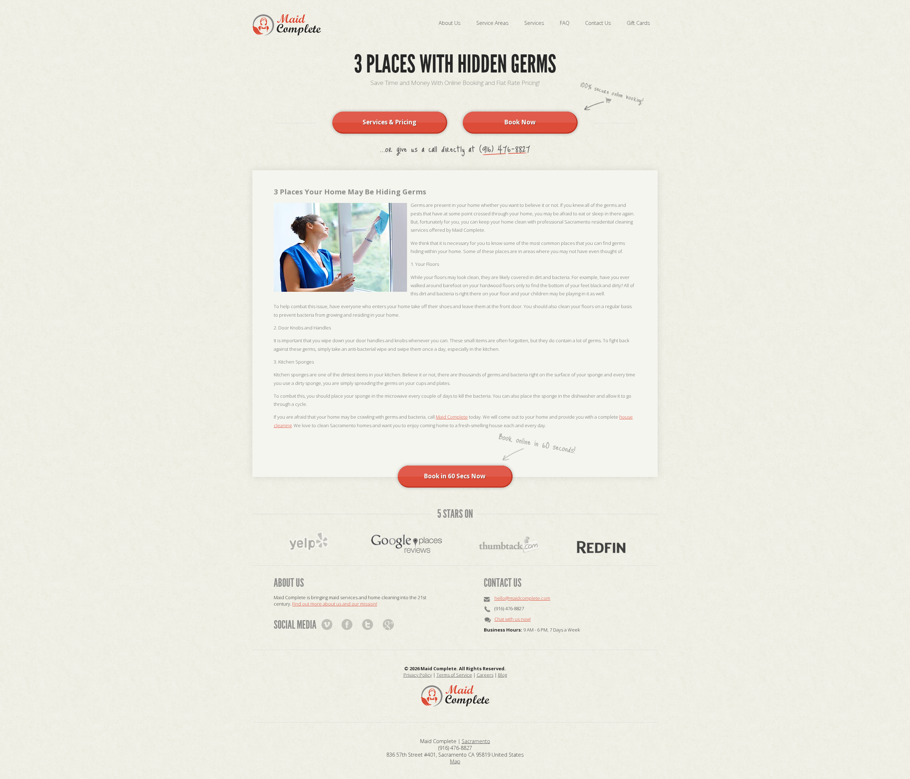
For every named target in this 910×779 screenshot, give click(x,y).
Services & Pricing (389, 122)
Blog (502, 675)
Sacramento (476, 741)
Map (455, 761)
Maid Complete (452, 417)
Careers (485, 675)
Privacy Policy (417, 675)
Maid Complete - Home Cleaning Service (286, 25)
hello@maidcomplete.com (522, 598)
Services (534, 23)
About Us (450, 23)
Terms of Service (454, 675)
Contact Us (598, 23)
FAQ (564, 23)
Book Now (520, 122)
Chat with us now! (512, 619)
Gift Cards (638, 23)
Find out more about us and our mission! (334, 604)
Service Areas (492, 23)
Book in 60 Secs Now (455, 476)
